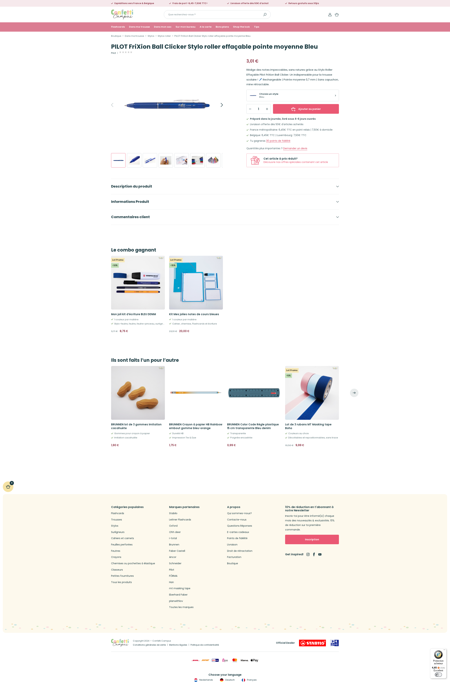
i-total (173, 538)
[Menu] (444, 650)
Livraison (232, 544)
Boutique (116, 36)
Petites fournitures (122, 576)
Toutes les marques (181, 607)
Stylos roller (164, 36)
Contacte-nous (236, 519)
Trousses (116, 519)
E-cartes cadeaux (238, 532)
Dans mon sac (162, 26)
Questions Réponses (239, 526)
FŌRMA (173, 576)
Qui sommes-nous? (239, 513)
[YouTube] (320, 554)
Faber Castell (177, 551)
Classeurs (117, 569)
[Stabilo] (312, 643)
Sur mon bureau (185, 26)
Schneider (175, 563)
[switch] (438, 675)
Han (171, 582)
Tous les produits (121, 582)
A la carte (205, 26)
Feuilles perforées (122, 544)
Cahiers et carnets (122, 538)
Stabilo (173, 513)
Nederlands (206, 679)
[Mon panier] (337, 14)
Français (251, 679)
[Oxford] (334, 643)
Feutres (115, 551)
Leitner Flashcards (180, 519)
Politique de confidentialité (205, 644)
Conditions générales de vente (149, 644)
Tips (256, 26)
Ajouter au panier (309, 109)
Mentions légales (178, 644)
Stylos (151, 36)
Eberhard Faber (178, 594)
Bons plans (222, 26)
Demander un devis (295, 148)
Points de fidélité (237, 538)
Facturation (234, 557)
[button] (161, 445)
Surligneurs (117, 532)
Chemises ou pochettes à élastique (133, 563)
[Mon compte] (330, 14)
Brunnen (174, 544)
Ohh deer (175, 532)
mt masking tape (179, 588)
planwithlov (176, 601)
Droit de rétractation (239, 551)
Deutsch (229, 679)
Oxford (173, 526)
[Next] (218, 105)
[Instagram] (308, 554)
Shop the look (241, 26)
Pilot (113, 53)
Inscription (312, 539)
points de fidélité (278, 141)
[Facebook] (314, 554)
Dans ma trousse (139, 26)
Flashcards (118, 26)
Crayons (116, 557)
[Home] (122, 14)
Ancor (172, 557)
